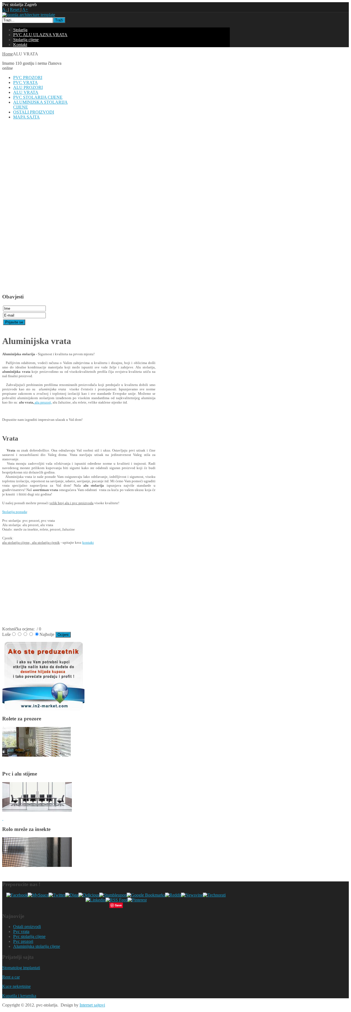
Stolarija (20, 29)
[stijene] (37, 810)
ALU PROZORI (28, 87)
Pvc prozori (23, 941)
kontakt (88, 542)
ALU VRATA (25, 92)
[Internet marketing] (43, 709)
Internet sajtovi (92, 1005)
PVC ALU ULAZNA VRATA (40, 34)
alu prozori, (43, 402)
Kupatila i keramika (19, 995)
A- (5, 9)
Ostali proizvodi (27, 926)
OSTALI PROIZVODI (33, 112)
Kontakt (20, 44)
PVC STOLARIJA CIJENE (38, 97)
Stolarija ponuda (14, 512)
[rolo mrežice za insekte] (37, 865)
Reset (15, 9)
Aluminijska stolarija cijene (36, 946)
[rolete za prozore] (36, 755)
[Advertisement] (24, 206)
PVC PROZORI (27, 77)
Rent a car (11, 977)
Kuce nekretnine (16, 986)
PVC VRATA (25, 82)
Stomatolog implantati (21, 967)
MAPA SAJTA (26, 117)
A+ (25, 9)
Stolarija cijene (26, 39)
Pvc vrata (21, 931)
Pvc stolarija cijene (29, 936)
